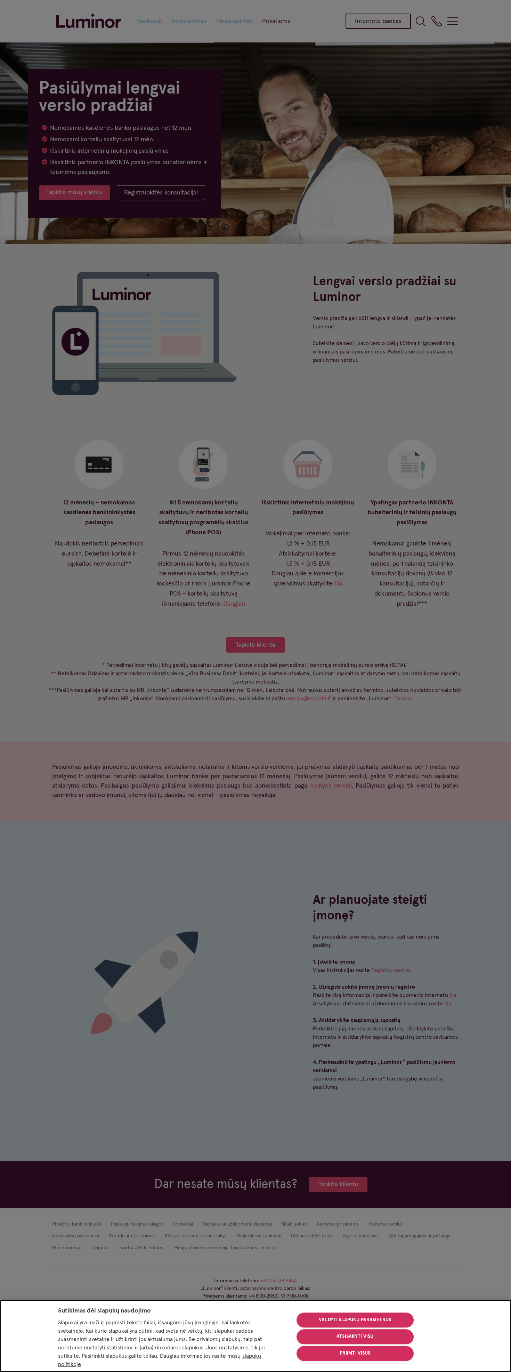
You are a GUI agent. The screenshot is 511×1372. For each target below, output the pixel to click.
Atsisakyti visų (354, 1336)
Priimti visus (355, 1353)
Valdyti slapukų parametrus (355, 1320)
